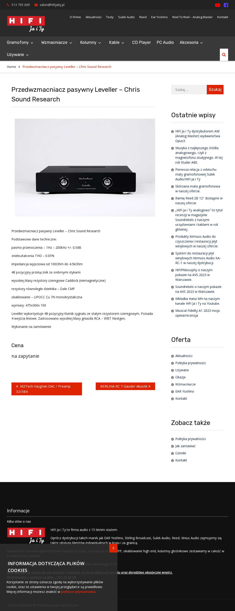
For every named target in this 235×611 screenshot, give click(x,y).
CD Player (141, 42)
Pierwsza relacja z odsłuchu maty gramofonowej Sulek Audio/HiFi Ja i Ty (195, 174)
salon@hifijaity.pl (52, 5)
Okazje (180, 377)
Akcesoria (189, 42)
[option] (84, 168)
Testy (110, 17)
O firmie (75, 17)
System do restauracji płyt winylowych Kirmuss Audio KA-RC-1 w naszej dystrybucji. (198, 258)
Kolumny (88, 42)
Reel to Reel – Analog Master (192, 17)
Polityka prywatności (190, 363)
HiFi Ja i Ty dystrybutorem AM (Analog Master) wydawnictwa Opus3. (197, 136)
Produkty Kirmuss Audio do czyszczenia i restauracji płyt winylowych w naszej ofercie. (196, 241)
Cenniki (180, 453)
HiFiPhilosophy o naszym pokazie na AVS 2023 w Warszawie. (194, 275)
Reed (143, 17)
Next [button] (145, 159)
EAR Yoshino (184, 391)
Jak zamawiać (185, 446)
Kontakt (222, 17)
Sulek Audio (126, 17)
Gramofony (18, 42)
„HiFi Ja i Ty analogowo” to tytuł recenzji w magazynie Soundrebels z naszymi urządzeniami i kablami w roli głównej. (199, 220)
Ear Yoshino (159, 17)
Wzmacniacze (54, 42)
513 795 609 (20, 5)
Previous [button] (24, 159)
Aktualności (93, 17)
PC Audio (165, 42)
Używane (15, 54)
